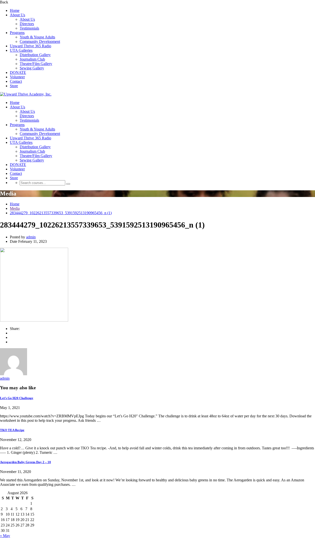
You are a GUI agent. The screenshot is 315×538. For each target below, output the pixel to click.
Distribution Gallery (35, 55)
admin (31, 237)
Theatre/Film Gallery (36, 64)
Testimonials (29, 28)
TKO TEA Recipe (12, 430)
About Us (17, 15)
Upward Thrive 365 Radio (30, 46)
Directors (27, 24)
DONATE (18, 72)
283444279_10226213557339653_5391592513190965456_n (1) (61, 213)
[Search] (68, 184)
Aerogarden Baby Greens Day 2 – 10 (25, 462)
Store (14, 86)
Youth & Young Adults (37, 37)
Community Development (40, 41)
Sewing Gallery (32, 68)
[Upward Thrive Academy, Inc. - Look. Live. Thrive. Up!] (25, 94)
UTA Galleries (21, 50)
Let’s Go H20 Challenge (16, 398)
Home (14, 10)
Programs (17, 33)
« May (5, 536)
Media (15, 208)
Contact (16, 81)
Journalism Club (32, 59)
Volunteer (17, 77)
